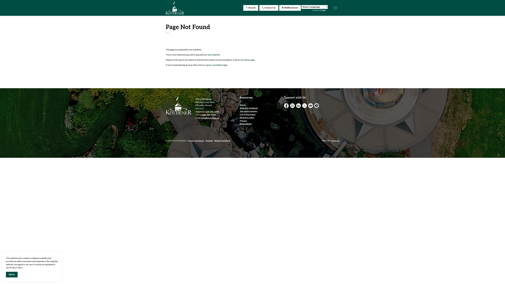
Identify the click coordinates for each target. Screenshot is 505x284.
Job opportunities (248, 111)
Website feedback (249, 108)
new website (213, 54)
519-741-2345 (212, 111)
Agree (12, 274)
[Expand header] (335, 8)
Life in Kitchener (248, 114)
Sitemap (209, 141)
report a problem (213, 65)
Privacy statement (196, 141)
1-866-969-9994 (208, 114)
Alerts (243, 105)
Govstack (335, 141)
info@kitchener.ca (210, 118)
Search (252, 8)
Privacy (243, 120)
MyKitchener (291, 8)
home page (249, 60)
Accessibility (246, 124)
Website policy (247, 117)
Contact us (270, 8)
